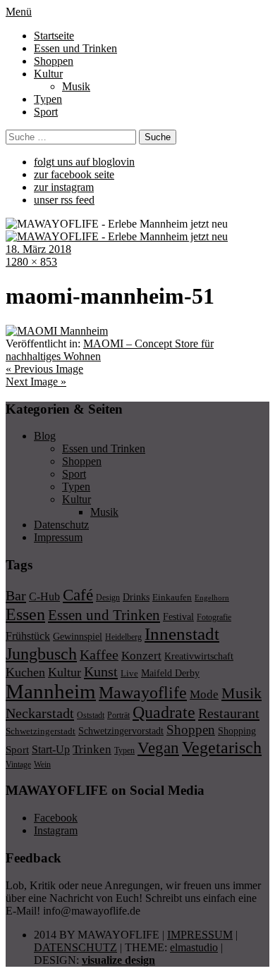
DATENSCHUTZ (75, 947)
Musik (76, 86)
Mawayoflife (143, 692)
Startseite (54, 36)
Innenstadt (182, 633)
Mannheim (51, 691)
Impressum (58, 537)
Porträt (118, 715)
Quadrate (164, 712)
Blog (45, 436)
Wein (42, 764)
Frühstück (28, 636)
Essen (25, 614)
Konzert (141, 655)
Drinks (136, 597)
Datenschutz (61, 525)
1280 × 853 (31, 262)
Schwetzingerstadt (40, 731)
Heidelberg (123, 637)
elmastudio (194, 947)
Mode (204, 694)
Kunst (101, 671)
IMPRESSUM (200, 935)
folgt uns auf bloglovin (84, 162)
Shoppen (53, 61)
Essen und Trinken (75, 48)
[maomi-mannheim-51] (57, 331)
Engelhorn (212, 598)
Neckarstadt (40, 713)
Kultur (48, 74)
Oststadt (90, 715)
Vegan (158, 748)
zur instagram (64, 187)
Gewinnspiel (77, 636)
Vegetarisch (222, 747)
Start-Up (51, 749)
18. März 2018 (38, 249)
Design (108, 597)
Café (78, 595)
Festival (178, 616)
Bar (16, 595)
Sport (46, 112)
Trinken (92, 749)
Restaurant (228, 713)
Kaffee (99, 654)
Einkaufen (172, 597)
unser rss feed (64, 200)
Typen (48, 99)
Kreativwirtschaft (198, 656)
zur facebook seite (74, 174)
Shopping (237, 730)
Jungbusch (41, 653)
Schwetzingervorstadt (121, 730)
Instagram (56, 830)
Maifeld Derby (170, 673)
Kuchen (25, 672)
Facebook (56, 818)
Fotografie (214, 617)
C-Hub (44, 596)
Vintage (18, 764)
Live (129, 673)
